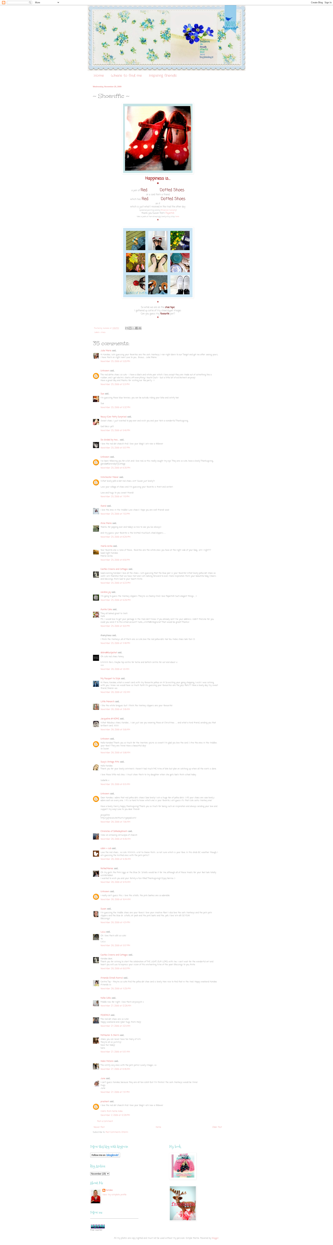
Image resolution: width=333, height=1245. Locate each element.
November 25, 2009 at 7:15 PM (115, 496)
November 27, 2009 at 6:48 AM (115, 1069)
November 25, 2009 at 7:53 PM (115, 514)
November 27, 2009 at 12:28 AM (116, 1005)
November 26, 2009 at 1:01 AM (115, 669)
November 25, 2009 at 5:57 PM (115, 447)
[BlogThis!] (130, 328)
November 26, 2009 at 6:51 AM (115, 784)
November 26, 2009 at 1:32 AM (115, 692)
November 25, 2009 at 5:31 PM (115, 384)
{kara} (103, 506)
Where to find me (126, 75)
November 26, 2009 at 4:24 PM (115, 922)
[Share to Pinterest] (140, 328)
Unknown (105, 370)
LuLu (103, 932)
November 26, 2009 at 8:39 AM (116, 839)
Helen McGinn (107, 1061)
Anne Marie (106, 523)
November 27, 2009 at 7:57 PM (115, 1092)
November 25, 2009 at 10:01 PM (115, 626)
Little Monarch (107, 701)
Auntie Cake (106, 609)
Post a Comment (105, 1121)
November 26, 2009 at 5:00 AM (115, 729)
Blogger (215, 1238)
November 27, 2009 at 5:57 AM (115, 1052)
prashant (105, 1101)
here (177, 216)
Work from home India (111, 1111)
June (103, 1078)
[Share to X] (133, 328)
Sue (102, 393)
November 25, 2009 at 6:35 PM (115, 468)
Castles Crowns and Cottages (114, 569)
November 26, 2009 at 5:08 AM (115, 752)
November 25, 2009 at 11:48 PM (115, 643)
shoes (103, 332)
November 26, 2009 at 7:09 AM (115, 822)
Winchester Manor (110, 477)
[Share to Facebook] (136, 328)
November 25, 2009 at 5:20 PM (115, 361)
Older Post (217, 1127)
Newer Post (99, 1127)
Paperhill (169, 213)
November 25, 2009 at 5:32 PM (115, 407)
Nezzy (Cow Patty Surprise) (114, 416)
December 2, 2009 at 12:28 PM (115, 1115)
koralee (109, 1190)
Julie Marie (106, 350)
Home (99, 75)
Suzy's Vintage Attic (110, 762)
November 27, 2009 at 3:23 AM (115, 1026)
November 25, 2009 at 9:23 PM (115, 583)
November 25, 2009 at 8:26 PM (115, 537)
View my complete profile (114, 1194)
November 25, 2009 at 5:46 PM (115, 430)
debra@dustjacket (109, 652)
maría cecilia (106, 546)
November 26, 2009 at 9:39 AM (116, 859)
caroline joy (106, 592)
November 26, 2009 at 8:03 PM (115, 968)
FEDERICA (105, 1015)
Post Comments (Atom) (117, 1132)
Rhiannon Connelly (168, 210)
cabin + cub (106, 848)
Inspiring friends (163, 75)
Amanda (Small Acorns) (112, 978)
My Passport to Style (110, 678)
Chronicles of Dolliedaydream (114, 831)
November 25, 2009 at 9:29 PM (116, 600)
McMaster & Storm (110, 1035)
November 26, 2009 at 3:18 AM (115, 709)
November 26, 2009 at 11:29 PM (116, 988)
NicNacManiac (107, 868)
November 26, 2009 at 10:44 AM (116, 899)
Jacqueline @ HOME (110, 718)
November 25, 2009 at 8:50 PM (115, 560)
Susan (103, 909)
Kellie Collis (106, 998)
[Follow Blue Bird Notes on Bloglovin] (105, 1157)
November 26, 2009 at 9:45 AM (115, 882)
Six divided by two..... (110, 439)
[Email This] (127, 328)
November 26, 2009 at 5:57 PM (115, 945)
